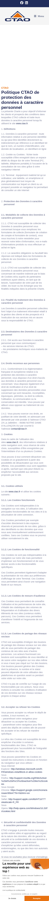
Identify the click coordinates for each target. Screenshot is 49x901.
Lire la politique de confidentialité (14, 890)
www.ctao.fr (22, 123)
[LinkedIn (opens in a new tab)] (26, 2)
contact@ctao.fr (19, 429)
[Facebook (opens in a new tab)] (22, 2)
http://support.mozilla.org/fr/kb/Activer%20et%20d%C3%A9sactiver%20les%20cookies (24, 781)
